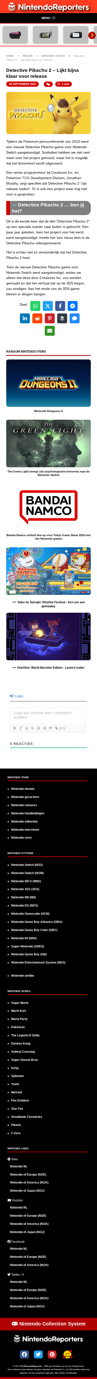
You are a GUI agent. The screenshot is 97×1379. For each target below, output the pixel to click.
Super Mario (19, 1003)
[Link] (56, 728)
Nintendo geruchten (25, 797)
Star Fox (17, 1108)
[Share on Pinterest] (50, 318)
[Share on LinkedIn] (25, 318)
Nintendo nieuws (23, 789)
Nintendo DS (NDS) (24, 905)
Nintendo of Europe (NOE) (28, 1174)
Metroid (16, 1092)
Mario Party (19, 1019)
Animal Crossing (23, 1051)
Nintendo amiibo (22, 975)
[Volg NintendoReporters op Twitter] (38, 1354)
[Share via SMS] (75, 318)
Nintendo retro (21, 837)
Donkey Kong (20, 1043)
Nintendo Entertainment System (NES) (38, 962)
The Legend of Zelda (25, 1035)
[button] (48, 18)
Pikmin (16, 1125)
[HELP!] (67, 1355)
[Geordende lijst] (38, 728)
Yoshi (15, 1084)
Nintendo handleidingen (27, 813)
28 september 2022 (22, 84)
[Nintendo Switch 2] (15, 35)
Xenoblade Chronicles (26, 1117)
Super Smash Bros (24, 1060)
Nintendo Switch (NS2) (27, 865)
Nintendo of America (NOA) (29, 1182)
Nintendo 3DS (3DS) (25, 889)
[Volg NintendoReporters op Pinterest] (52, 1354)
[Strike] (32, 728)
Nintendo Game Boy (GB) (29, 954)
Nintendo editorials (24, 821)
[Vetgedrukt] (14, 728)
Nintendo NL (18, 1166)
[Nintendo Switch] (45, 35)
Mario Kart (18, 1011)
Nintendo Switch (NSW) (27, 873)
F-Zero (15, 1133)
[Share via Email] (50, 331)
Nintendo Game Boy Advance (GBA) (36, 922)
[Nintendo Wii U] (76, 35)
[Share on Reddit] (37, 318)
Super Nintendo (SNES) (27, 946)
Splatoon (17, 1076)
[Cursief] (20, 728)
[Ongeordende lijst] (44, 728)
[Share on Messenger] (73, 306)
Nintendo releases (24, 805)
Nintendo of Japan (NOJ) (27, 1190)
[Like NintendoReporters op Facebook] (24, 1354)
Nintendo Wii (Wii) (23, 897)
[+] (62, 728)
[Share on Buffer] (62, 318)
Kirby (15, 1068)
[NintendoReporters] (48, 10)
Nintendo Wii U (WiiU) (26, 881)
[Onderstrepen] (26, 728)
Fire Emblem (20, 1100)
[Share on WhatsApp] (35, 306)
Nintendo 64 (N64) (24, 938)
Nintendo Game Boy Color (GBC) (34, 930)
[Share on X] (48, 306)
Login (18, 696)
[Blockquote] (50, 728)
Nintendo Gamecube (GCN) (30, 913)
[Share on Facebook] (60, 306)
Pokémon (18, 1027)
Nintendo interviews (25, 829)
